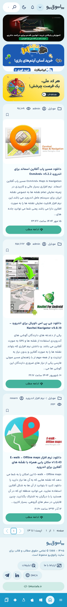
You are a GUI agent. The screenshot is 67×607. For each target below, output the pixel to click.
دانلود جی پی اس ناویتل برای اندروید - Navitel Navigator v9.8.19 (35, 326)
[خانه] (50, 600)
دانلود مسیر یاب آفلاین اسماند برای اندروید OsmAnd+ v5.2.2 (37, 171)
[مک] (32, 600)
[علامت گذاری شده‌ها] (7, 600)
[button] (14, 531)
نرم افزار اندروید (34, 398)
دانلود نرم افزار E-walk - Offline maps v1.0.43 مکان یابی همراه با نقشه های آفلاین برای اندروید (35, 462)
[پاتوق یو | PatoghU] (55, 7)
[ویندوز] (40, 600)
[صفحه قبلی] (20, 531)
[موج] (33, 28)
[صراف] (33, 87)
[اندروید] (15, 600)
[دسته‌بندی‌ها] (40, 7)
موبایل (52, 109)
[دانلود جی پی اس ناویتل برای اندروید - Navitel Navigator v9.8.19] (33, 286)
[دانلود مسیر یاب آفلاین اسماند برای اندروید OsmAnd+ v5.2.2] (33, 141)
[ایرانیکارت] (33, 57)
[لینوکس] (23, 600)
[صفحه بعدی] (7, 531)
